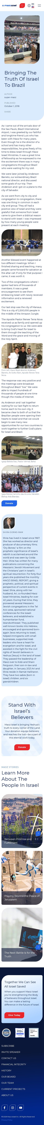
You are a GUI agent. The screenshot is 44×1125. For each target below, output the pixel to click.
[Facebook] (4, 1108)
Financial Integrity (13, 1064)
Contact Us (8, 1058)
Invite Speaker (10, 1052)
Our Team (7, 1083)
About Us (7, 1095)
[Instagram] (13, 1108)
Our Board (8, 1076)
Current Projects (13, 1089)
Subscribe (7, 1046)
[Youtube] (21, 1108)
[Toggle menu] (39, 5)
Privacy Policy (6, 1120)
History (6, 1070)
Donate (9, 503)
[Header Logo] (9, 6)
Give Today (14, 1015)
